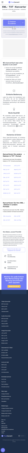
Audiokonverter (5, 326)
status (2, 433)
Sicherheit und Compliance (7, 429)
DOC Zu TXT (17, 193)
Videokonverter (4, 311)
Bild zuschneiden (5, 399)
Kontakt (3, 431)
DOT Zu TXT (6, 181)
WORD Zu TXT (6, 193)
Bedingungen (4, 427)
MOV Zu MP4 (4, 309)
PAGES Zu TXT (17, 181)
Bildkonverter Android (6, 413)
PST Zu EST (4, 367)
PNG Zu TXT (6, 169)
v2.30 (13, 440)
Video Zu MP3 (4, 323)
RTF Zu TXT (6, 185)
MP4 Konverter (4, 304)
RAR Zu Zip (4, 364)
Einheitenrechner (5, 386)
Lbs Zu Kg (3, 379)
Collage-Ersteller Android (7, 408)
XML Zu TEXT (6, 220)
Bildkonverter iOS (5, 416)
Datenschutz (4, 426)
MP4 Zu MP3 (4, 321)
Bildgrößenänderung (6, 396)
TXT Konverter (7, 165)
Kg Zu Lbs (3, 381)
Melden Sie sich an (20, 27)
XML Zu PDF (17, 216)
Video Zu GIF (4, 306)
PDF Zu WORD (4, 350)
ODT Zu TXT (17, 189)
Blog (2, 421)
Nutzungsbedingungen (13, 34)
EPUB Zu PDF (4, 352)
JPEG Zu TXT (6, 173)
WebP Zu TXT (17, 169)
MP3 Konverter (4, 318)
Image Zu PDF (4, 340)
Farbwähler (3, 401)
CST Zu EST (4, 369)
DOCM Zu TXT (17, 173)
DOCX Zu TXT (17, 185)
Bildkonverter (4, 343)
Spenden (3, 423)
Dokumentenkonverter (6, 357)
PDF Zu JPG (4, 335)
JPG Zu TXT (17, 165)
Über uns (3, 419)
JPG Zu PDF (4, 333)
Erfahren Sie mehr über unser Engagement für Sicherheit (14, 249)
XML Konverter (7, 216)
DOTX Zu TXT (17, 177)
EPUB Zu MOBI (4, 355)
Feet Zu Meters (4, 384)
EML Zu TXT (6, 177)
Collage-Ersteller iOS (6, 411)
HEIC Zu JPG (4, 338)
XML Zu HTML (17, 220)
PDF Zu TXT (6, 189)
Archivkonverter (5, 372)
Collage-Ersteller (5, 394)
